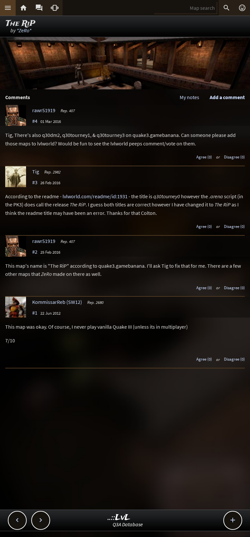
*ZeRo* (24, 30)
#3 (34, 182)
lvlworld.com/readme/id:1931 (95, 196)
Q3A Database (128, 524)
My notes (189, 97)
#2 (34, 251)
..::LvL (119, 517)
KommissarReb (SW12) (57, 302)
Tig (35, 171)
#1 (34, 312)
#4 (34, 121)
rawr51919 (43, 110)
